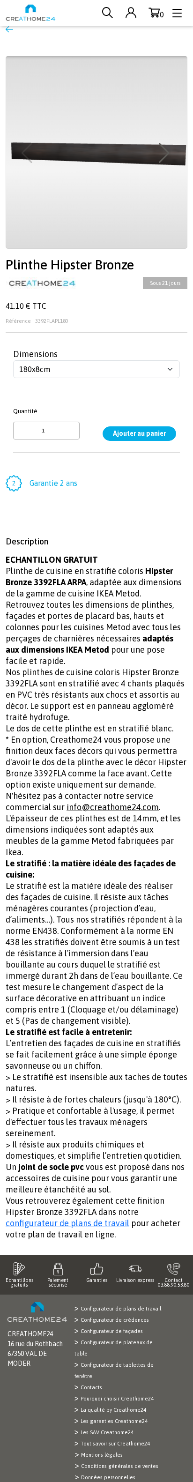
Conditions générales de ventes (119, 1466)
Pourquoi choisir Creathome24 (117, 1398)
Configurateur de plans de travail (121, 1308)
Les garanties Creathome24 (114, 1421)
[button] (165, 153)
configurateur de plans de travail (67, 1223)
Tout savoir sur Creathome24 (115, 1443)
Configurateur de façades (112, 1331)
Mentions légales (102, 1455)
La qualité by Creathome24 (113, 1410)
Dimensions (35, 354)
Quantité (25, 411)
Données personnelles (108, 1477)
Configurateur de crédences (115, 1320)
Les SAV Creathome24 (107, 1432)
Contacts (91, 1387)
